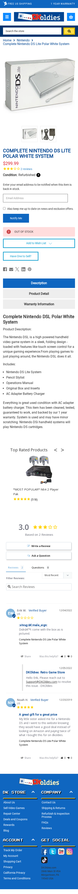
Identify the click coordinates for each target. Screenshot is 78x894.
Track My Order (12, 850)
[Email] (11, 269)
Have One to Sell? (20, 256)
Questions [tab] (38, 567)
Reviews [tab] (13, 567)
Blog (6, 830)
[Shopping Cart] (71, 17)
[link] (39, 168)
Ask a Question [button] (41, 555)
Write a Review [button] (40, 546)
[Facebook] (5, 269)
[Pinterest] (30, 269)
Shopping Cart (12, 861)
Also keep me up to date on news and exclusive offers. (40, 208)
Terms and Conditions (16, 878)
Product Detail (39, 294)
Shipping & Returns (53, 808)
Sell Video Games (14, 808)
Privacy (8, 867)
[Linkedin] (23, 269)
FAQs (45, 822)
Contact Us (48, 802)
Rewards (8, 824)
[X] (17, 269)
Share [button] (27, 656)
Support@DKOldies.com (41, 682)
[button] (57, 450)
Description (39, 283)
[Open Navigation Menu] (7, 17)
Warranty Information (39, 304)
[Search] (69, 31)
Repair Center (11, 813)
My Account (10, 855)
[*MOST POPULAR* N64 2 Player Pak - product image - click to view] (39, 470)
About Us (9, 802)
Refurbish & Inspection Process (56, 815)
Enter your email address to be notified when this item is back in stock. (37, 186)
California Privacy (14, 872)
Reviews (47, 828)
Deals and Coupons (15, 819)
